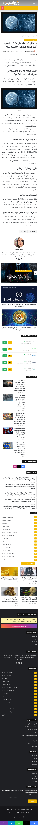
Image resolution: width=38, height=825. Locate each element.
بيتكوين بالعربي (13, 809)
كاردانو (23, 231)
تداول (5, 342)
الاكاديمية (4, 523)
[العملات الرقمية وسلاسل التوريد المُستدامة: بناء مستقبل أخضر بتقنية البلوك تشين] (9, 591)
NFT (2, 541)
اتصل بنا (34, 642)
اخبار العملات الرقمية (25, 36)
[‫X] (19, 663)
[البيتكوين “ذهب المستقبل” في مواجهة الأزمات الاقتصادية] (9, 571)
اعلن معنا (34, 645)
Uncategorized (5, 547)
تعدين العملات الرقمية (7, 556)
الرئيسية (33, 36)
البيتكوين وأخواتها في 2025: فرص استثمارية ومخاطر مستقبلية (29, 580)
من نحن (35, 639)
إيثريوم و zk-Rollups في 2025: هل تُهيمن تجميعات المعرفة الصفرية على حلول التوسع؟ (29, 599)
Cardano (31, 231)
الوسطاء (34, 746)
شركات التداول (5, 529)
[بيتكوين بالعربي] (12, 3)
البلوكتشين (4, 538)
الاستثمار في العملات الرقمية (9, 532)
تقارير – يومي (5, 526)
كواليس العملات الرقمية (8, 553)
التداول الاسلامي (6, 544)
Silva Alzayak (30, 51)
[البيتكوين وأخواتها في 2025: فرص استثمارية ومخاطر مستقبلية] (28, 571)
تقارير (3, 559)
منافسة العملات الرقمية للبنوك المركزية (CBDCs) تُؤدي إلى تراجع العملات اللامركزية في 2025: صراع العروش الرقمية (19, 448)
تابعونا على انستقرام (18, 626)
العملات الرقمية (6, 520)
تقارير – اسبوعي (5, 550)
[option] (19, 273)
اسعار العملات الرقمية (7, 535)
